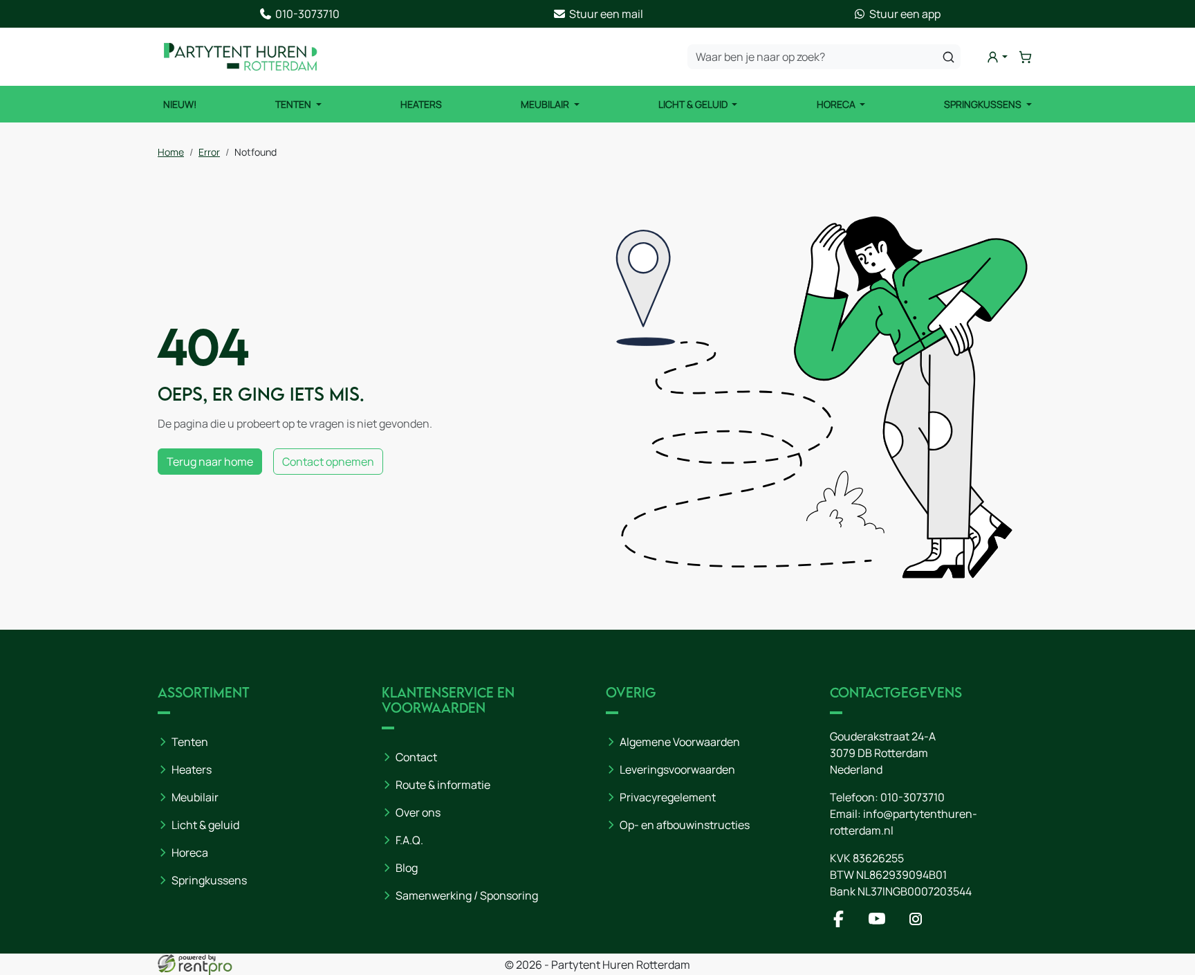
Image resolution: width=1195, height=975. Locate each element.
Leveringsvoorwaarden (677, 769)
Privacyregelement (668, 797)
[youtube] (880, 923)
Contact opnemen (328, 461)
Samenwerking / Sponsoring (467, 895)
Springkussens (983, 104)
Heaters (421, 104)
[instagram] (918, 923)
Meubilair (546, 104)
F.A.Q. (409, 840)
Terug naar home (210, 461)
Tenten (294, 104)
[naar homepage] (241, 57)
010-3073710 (912, 797)
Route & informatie (443, 784)
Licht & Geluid (694, 104)
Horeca (837, 104)
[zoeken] (948, 56)
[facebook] (841, 923)
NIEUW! (179, 104)
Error (209, 151)
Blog (407, 867)
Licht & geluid (205, 824)
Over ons (418, 812)
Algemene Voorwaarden (680, 741)
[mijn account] (997, 57)
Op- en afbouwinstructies (685, 824)
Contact (416, 757)
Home (171, 151)
